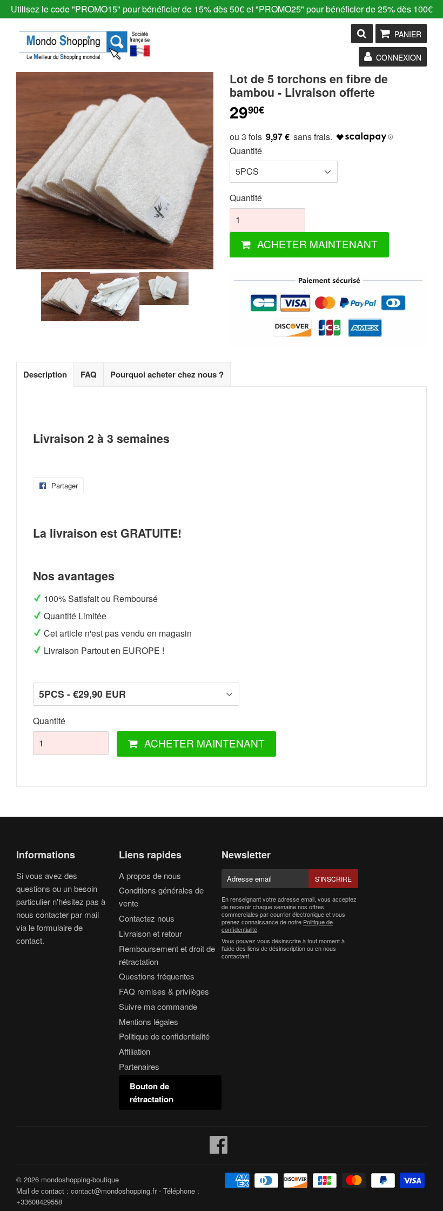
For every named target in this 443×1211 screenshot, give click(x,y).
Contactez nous (146, 918)
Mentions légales (148, 1021)
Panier (407, 34)
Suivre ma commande (158, 1006)
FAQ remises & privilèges (164, 991)
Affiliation (134, 1051)
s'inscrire (333, 878)
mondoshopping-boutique (80, 1179)
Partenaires (139, 1066)
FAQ (88, 374)
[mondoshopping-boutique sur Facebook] (219, 1149)
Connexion (398, 57)
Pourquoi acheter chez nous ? (167, 374)
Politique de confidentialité (164, 1036)
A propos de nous (150, 875)
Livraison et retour (150, 933)
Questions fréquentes (156, 976)
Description (45, 374)
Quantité (246, 150)
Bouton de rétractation (151, 1092)
